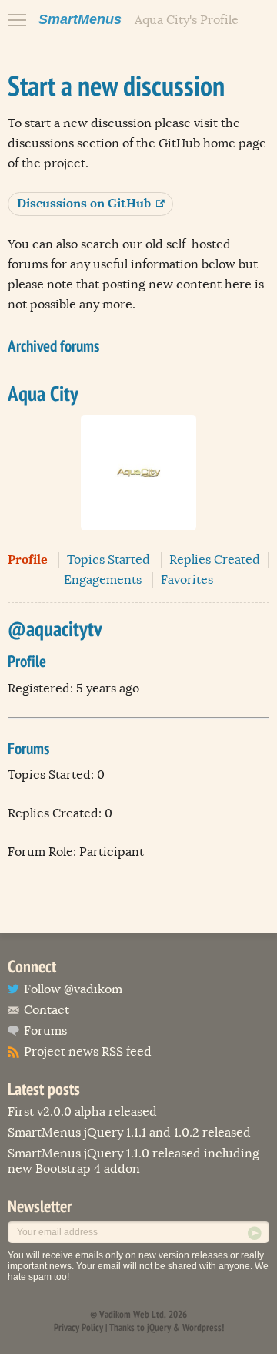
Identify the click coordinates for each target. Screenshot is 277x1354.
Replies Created (214, 560)
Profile (28, 559)
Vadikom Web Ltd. (132, 1314)
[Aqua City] (138, 542)
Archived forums (53, 345)
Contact (46, 1010)
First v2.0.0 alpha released (82, 1112)
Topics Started (108, 560)
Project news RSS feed (88, 1051)
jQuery (159, 1327)
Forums (45, 1031)
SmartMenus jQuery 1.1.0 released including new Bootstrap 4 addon (133, 1161)
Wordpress (202, 1327)
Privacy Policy (78, 1327)
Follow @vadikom (73, 989)
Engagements (103, 580)
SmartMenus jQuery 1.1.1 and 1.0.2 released (129, 1132)
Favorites (187, 580)
